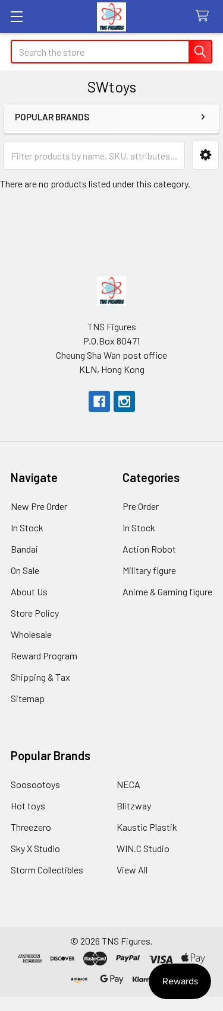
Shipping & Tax (40, 676)
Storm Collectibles (47, 869)
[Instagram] (124, 401)
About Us (29, 591)
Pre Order (141, 506)
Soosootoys (35, 784)
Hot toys (28, 805)
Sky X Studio (35, 848)
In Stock (27, 527)
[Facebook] (99, 401)
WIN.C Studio (143, 848)
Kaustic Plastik (147, 827)
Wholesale (31, 634)
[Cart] (205, 16)
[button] (205, 155)
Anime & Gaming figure (167, 591)
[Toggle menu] (16, 16)
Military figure (149, 570)
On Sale (25, 570)
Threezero (31, 827)
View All (132, 869)
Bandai (24, 548)
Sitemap (28, 698)
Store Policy (35, 612)
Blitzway (134, 805)
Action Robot (149, 548)
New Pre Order (39, 506)
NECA (128, 784)
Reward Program (44, 655)
